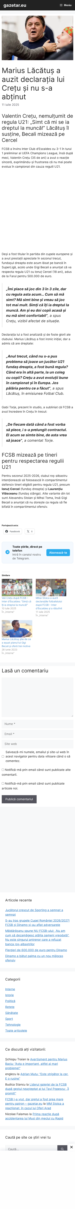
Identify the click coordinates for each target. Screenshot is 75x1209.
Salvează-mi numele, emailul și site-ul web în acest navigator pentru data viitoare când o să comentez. (38, 756)
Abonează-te (58, 552)
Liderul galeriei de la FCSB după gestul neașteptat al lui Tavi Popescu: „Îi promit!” (37, 1089)
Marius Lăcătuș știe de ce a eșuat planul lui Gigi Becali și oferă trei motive (16, 643)
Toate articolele (16, 1030)
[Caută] (62, 1149)
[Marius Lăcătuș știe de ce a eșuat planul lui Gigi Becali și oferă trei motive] (17, 628)
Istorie (9, 995)
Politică (10, 1001)
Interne (10, 989)
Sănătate (11, 1013)
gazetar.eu (14, 5)
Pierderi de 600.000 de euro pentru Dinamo (36, 950)
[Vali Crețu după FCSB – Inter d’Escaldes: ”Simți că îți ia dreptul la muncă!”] (17, 587)
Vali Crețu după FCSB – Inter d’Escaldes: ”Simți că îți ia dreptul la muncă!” (16, 601)
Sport (9, 1019)
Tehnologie (13, 1024)
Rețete (9, 1007)
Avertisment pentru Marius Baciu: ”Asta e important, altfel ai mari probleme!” (36, 1064)
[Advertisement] (37, 212)
